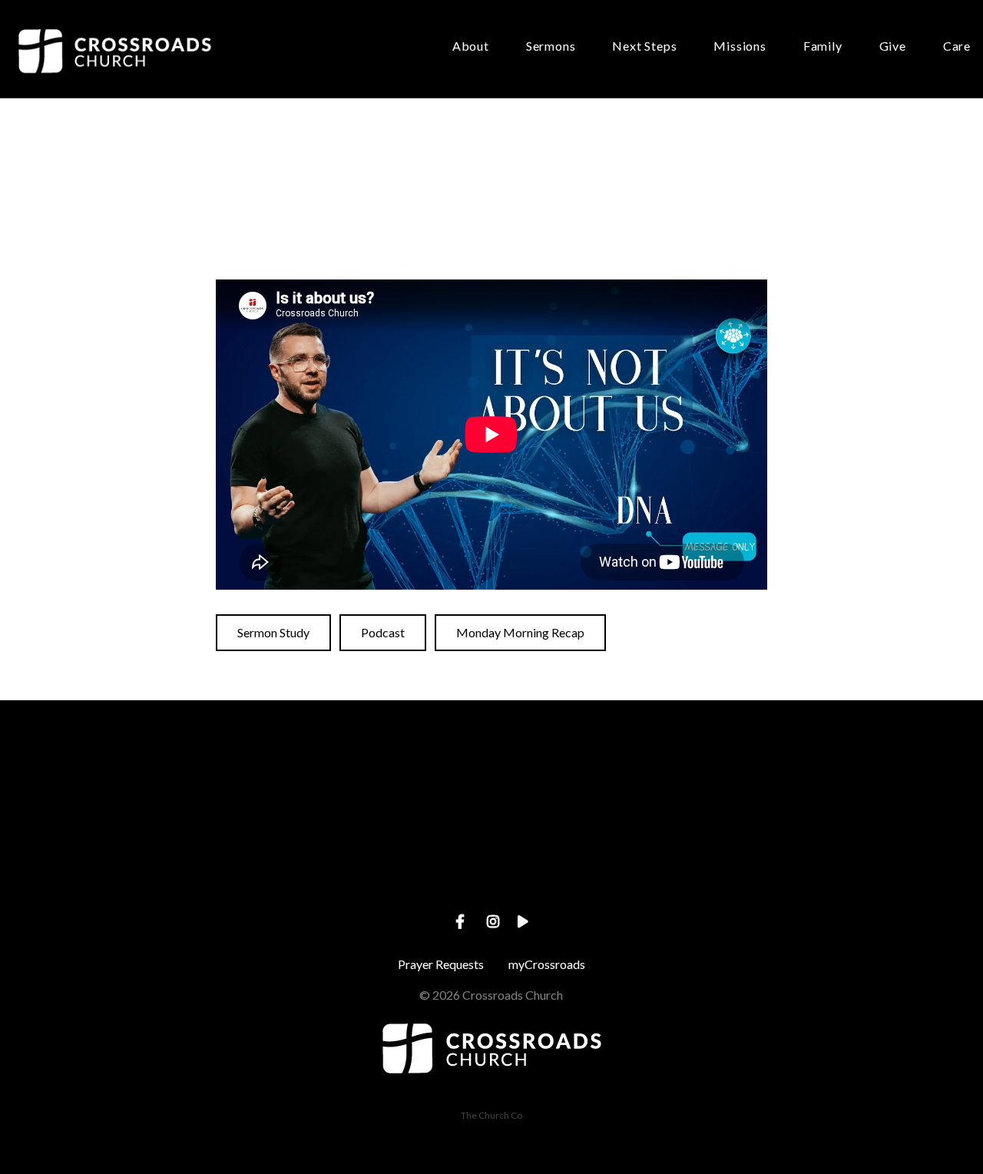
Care (957, 46)
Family (822, 46)
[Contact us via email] (198, 785)
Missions (739, 46)
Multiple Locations (784, 871)
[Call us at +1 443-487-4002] (491, 785)
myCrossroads (546, 964)
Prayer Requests (441, 964)
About (470, 46)
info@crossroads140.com (198, 871)
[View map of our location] (785, 785)
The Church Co (491, 1115)
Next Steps (644, 46)
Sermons (551, 46)
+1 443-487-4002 (491, 871)
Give (892, 46)
